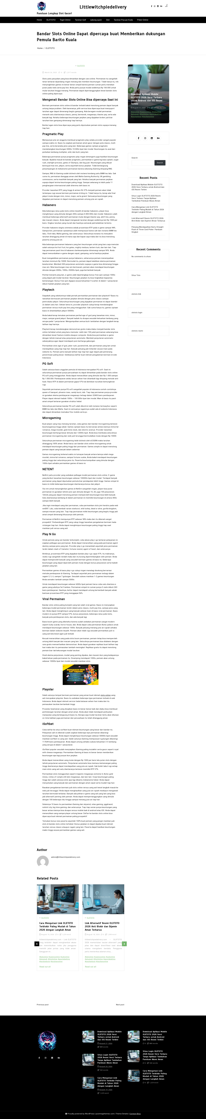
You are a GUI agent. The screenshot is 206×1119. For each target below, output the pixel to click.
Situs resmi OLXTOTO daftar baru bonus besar (101, 993)
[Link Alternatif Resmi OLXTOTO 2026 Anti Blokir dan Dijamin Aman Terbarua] (58, 899)
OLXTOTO (50, 20)
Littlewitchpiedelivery (103, 7)
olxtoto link (136, 294)
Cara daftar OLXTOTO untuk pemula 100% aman (101, 963)
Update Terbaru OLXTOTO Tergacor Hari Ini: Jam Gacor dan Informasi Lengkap (103, 926)
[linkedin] (158, 6)
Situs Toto (136, 275)
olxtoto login (137, 313)
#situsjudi (43, 959)
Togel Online (65, 20)
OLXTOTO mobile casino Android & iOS (100, 985)
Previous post (43, 1005)
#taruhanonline (56, 961)
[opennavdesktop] (166, 6)
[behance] (161, 6)
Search (135, 158)
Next (124, 943)
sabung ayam (96, 20)
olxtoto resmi (137, 331)
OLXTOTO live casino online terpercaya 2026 (102, 982)
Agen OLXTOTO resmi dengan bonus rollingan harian (99, 958)
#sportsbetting (64, 959)
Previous (36, 943)
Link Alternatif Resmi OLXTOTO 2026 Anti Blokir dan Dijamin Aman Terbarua (56, 926)
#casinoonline (54, 957)
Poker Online (142, 20)
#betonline (43, 957)
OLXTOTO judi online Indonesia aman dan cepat (101, 974)
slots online (106, 695)
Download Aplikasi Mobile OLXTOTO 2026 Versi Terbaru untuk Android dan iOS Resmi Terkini (148, 187)
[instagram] (154, 6)
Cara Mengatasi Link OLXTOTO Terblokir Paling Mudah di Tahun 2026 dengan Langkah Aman (148, 209)
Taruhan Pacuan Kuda (123, 20)
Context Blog (135, 1114)
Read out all (45, 967)
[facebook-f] (151, 6)
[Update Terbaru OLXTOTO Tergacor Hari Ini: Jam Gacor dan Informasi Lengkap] (103, 899)
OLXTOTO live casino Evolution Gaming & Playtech (101, 979)
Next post (120, 1005)
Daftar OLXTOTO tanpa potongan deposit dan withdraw (103, 967)
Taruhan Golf (80, 20)
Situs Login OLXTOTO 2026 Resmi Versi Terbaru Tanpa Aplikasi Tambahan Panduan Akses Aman (146, 99)
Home (39, 20)
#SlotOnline (52, 959)
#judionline (64, 957)
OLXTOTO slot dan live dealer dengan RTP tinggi (101, 988)
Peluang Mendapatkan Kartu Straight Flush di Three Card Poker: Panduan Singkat (148, 229)
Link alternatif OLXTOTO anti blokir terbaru (102, 971)
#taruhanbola (44, 961)
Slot (107, 20)
